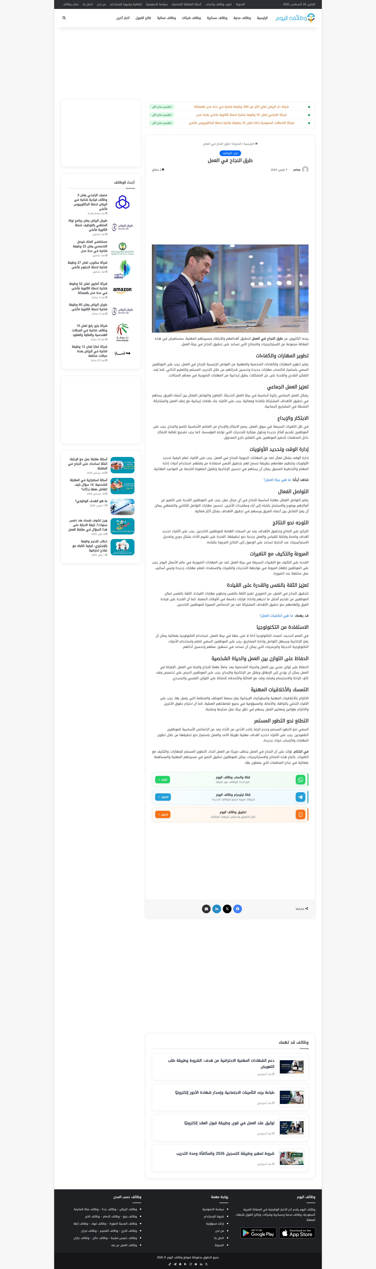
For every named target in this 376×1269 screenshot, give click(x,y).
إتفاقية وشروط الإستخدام (126, 4)
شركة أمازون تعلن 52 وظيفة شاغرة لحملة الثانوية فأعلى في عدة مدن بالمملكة (88, 288)
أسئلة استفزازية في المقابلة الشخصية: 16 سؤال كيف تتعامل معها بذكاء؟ (88, 484)
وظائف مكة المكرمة (86, 1209)
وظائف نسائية (166, 18)
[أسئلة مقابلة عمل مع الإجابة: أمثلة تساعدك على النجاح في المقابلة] (122, 465)
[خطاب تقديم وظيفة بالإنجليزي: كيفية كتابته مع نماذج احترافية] (122, 547)
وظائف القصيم (109, 1231)
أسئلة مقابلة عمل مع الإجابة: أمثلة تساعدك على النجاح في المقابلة (87, 463)
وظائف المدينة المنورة (123, 1223)
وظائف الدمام (111, 1216)
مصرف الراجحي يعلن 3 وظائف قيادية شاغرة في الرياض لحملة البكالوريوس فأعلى (90, 202)
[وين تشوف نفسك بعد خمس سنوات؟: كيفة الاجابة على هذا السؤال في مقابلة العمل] (122, 526)
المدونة (240, 4)
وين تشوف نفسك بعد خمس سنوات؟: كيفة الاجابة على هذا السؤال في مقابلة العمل (87, 525)
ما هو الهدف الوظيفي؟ (91, 501)
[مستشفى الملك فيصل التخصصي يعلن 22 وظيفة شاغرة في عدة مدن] (122, 248)
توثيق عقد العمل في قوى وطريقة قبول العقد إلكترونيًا (229, 1123)
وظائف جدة (109, 1209)
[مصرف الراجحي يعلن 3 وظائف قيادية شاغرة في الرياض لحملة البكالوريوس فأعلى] (122, 202)
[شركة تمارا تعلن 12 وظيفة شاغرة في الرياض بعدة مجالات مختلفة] (122, 353)
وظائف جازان (81, 1238)
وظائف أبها (81, 1223)
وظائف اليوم (175, 1257)
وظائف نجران (89, 1231)
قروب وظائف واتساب (219, 4)
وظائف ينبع (130, 1216)
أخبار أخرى (122, 18)
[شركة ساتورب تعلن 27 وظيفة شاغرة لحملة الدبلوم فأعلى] (122, 269)
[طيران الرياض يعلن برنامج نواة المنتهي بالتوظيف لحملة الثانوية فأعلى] (122, 227)
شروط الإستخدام (214, 1216)
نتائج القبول (143, 18)
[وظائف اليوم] (295, 18)
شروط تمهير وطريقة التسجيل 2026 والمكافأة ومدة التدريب (225, 1153)
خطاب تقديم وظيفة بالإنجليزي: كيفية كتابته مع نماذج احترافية (89, 545)
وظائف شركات (191, 18)
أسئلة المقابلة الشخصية (186, 4)
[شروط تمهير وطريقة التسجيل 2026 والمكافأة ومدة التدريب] (291, 1158)
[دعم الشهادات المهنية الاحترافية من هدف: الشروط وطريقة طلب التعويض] (291, 1067)
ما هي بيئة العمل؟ (277, 480)
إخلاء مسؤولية (215, 1223)
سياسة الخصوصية (157, 4)
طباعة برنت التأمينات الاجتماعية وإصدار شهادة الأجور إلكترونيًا (224, 1092)
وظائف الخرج (129, 1231)
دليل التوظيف (230, 153)
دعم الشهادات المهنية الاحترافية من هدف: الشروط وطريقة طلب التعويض (221, 1063)
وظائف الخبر (92, 1216)
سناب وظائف (71, 4)
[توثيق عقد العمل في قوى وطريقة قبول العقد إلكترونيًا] (291, 1127)
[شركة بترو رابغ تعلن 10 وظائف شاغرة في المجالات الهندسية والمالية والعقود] (122, 333)
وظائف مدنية (242, 18)
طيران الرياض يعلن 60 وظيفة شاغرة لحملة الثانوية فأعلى (88, 307)
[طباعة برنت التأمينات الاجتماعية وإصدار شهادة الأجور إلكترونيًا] (291, 1097)
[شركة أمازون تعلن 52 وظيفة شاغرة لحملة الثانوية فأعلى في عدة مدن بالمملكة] (122, 290)
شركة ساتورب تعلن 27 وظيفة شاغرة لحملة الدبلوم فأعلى (87, 265)
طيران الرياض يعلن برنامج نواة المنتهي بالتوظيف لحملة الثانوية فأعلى (88, 225)
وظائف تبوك (98, 1223)
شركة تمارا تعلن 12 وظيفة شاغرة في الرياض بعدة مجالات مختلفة (89, 351)
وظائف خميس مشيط (124, 1238)
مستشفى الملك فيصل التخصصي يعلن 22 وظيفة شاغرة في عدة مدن (90, 246)
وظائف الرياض (128, 1209)
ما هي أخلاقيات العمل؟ (276, 616)
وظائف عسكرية (217, 18)
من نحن (101, 4)
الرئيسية (262, 18)
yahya (296, 169)
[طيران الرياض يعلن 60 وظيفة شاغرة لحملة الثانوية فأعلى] (122, 311)
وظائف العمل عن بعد (124, 1245)
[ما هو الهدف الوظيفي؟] (122, 507)
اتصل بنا (88, 4)
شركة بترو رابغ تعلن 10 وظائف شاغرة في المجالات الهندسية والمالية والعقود (89, 330)
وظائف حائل (99, 1238)
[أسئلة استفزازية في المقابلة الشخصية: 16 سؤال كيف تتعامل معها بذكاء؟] (122, 486)
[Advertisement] (188, 62)
